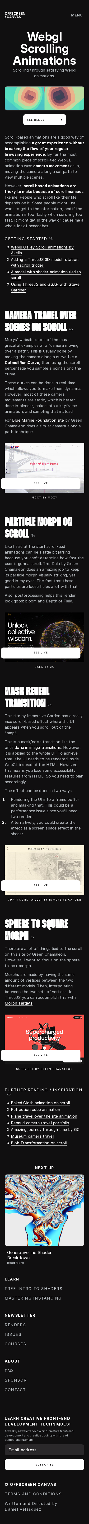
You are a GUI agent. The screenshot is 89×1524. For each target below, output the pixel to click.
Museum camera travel (32, 1136)
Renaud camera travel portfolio (40, 1122)
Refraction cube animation (35, 1109)
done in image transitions (38, 747)
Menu (77, 15)
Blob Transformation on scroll (39, 1142)
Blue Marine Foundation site (38, 420)
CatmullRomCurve (22, 362)
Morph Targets (19, 1003)
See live (41, 483)
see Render (37, 119)
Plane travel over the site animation (44, 1116)
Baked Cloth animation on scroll (40, 1102)
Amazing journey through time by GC (45, 1129)
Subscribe (44, 1464)
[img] (44, 1210)
